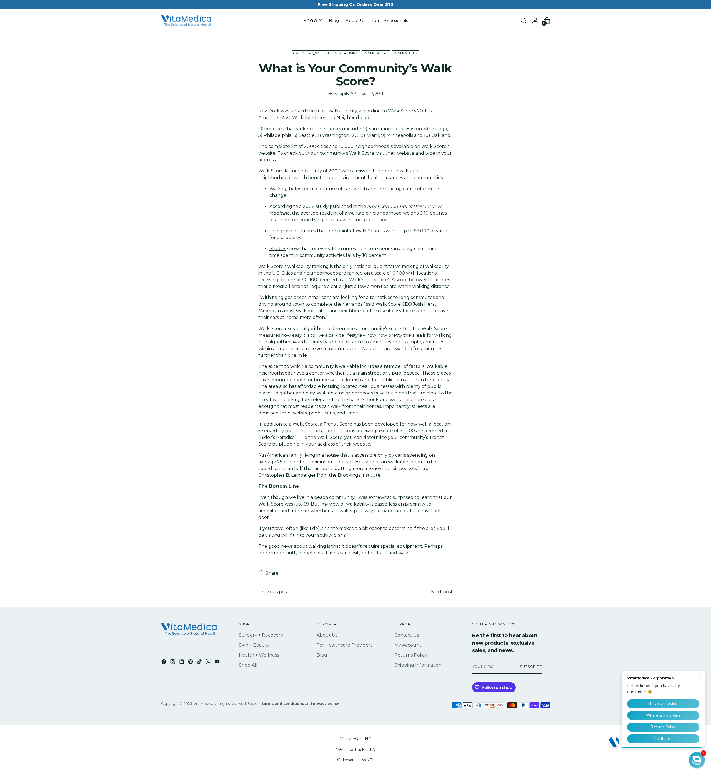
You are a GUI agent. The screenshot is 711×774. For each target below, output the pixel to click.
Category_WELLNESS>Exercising (326, 53)
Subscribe (531, 667)
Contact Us (406, 635)
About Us (327, 635)
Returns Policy (410, 655)
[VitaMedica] (186, 20)
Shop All (248, 665)
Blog (322, 655)
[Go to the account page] (535, 20)
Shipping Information (418, 665)
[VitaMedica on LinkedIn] (182, 662)
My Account (407, 645)
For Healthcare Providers (344, 645)
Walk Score (376, 53)
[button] (697, 760)
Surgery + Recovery (261, 635)
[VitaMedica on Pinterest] (191, 662)
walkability (406, 53)
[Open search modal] (523, 20)
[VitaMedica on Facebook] (164, 662)
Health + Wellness (259, 655)
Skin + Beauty (254, 645)
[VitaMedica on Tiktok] (200, 662)
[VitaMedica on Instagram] (173, 662)
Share (272, 573)
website (267, 153)
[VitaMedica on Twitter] (209, 662)
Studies (277, 248)
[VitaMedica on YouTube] (217, 662)
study (322, 206)
